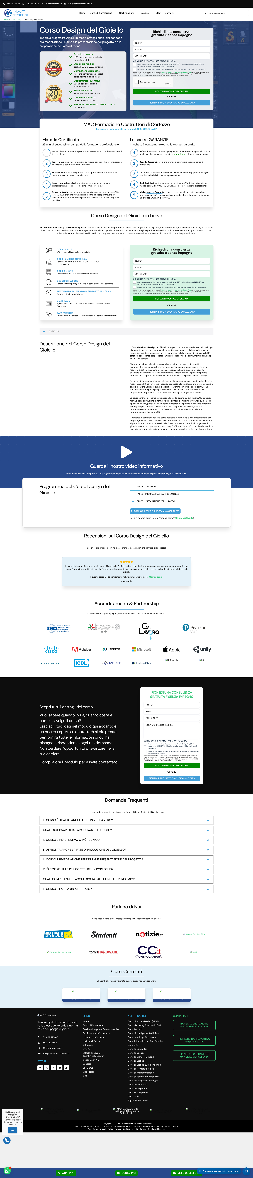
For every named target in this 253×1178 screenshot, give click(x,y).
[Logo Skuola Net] (58, 930)
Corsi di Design (16, 19)
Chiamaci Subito (184, 517)
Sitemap (118, 1129)
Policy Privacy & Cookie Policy (100, 1129)
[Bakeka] (194, 934)
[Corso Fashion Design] (126, 990)
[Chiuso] (23, 1109)
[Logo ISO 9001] (58, 623)
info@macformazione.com (80, 3)
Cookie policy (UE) (130, 1129)
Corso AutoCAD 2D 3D (172, 998)
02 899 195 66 (13, 3)
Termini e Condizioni (148, 1129)
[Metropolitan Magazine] (59, 952)
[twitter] (46, 1067)
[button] (126, 331)
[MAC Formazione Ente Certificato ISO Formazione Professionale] (126, 1109)
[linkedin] (59, 1067)
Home (6, 19)
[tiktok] (66, 1067)
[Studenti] (103, 930)
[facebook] (40, 1067)
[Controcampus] (149, 946)
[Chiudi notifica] (200, 1171)
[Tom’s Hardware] (103, 951)
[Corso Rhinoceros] (81, 990)
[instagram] (53, 1067)
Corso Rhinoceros (81, 998)
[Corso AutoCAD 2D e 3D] (172, 990)
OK (12, 1130)
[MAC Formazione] (46, 1015)
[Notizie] (149, 929)
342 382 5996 (32, 3)
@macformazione (53, 3)
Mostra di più (155, 576)
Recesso (161, 1129)
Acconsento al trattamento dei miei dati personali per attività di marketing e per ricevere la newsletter (171, 69)
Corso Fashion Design (126, 998)
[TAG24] (194, 952)
